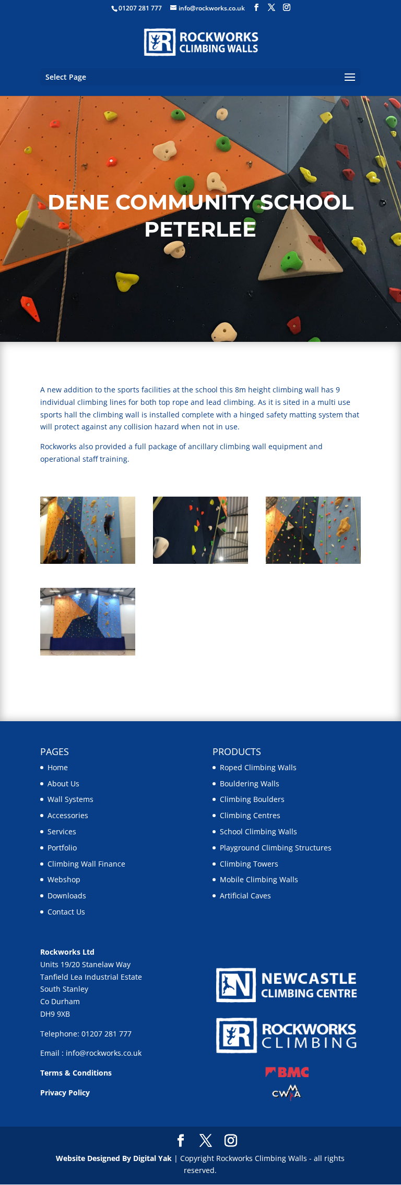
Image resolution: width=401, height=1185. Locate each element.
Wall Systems (70, 799)
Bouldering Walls (249, 783)
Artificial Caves (245, 895)
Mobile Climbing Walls (259, 879)
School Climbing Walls (258, 831)
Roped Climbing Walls (258, 767)
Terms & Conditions (76, 1073)
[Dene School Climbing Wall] (87, 564)
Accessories (68, 815)
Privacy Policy (65, 1092)
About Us (63, 783)
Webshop (64, 879)
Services (62, 831)
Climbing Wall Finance (86, 864)
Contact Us (66, 912)
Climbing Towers (249, 864)
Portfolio (62, 848)
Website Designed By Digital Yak (114, 1158)
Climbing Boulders (252, 799)
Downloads (67, 895)
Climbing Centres (250, 815)
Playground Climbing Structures (276, 848)
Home (58, 767)
